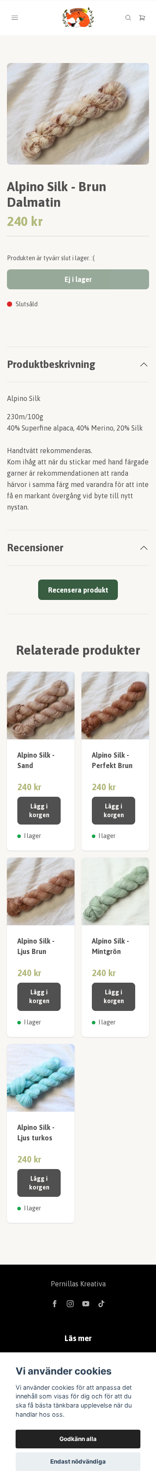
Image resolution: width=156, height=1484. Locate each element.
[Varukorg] (142, 18)
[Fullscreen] (78, 114)
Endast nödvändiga (78, 1461)
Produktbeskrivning (51, 364)
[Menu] (15, 17)
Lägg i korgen (39, 810)
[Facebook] (54, 1303)
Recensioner (35, 547)
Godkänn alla (78, 1438)
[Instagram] (70, 1303)
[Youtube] (85, 1303)
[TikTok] (101, 1303)
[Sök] (128, 18)
